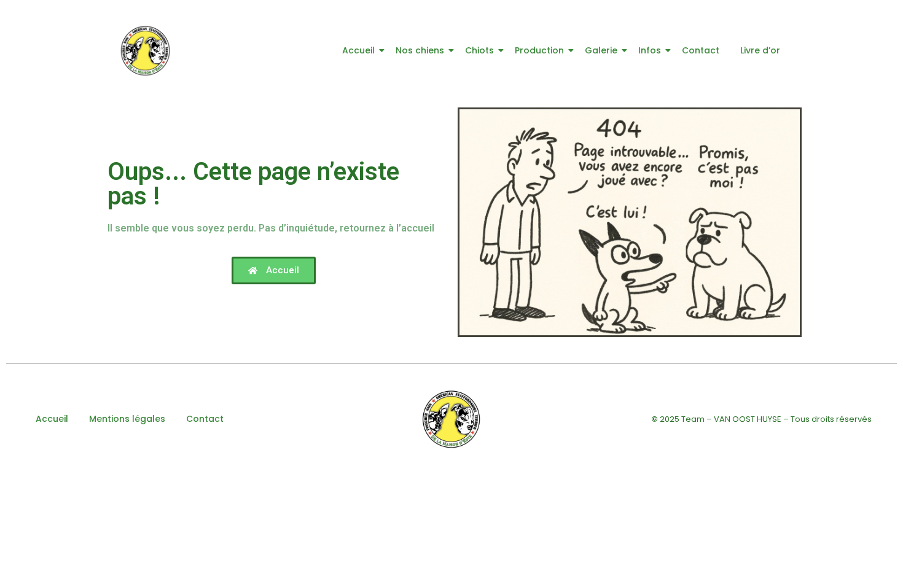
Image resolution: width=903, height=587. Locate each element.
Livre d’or (760, 50)
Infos (649, 50)
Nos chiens (420, 50)
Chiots (479, 50)
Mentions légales (127, 419)
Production (539, 50)
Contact (700, 50)
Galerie (601, 50)
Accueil (358, 50)
